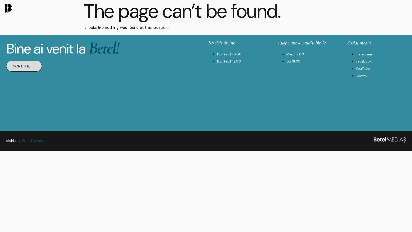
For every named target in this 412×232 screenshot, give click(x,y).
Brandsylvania (33, 140)
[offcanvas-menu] (403, 8)
